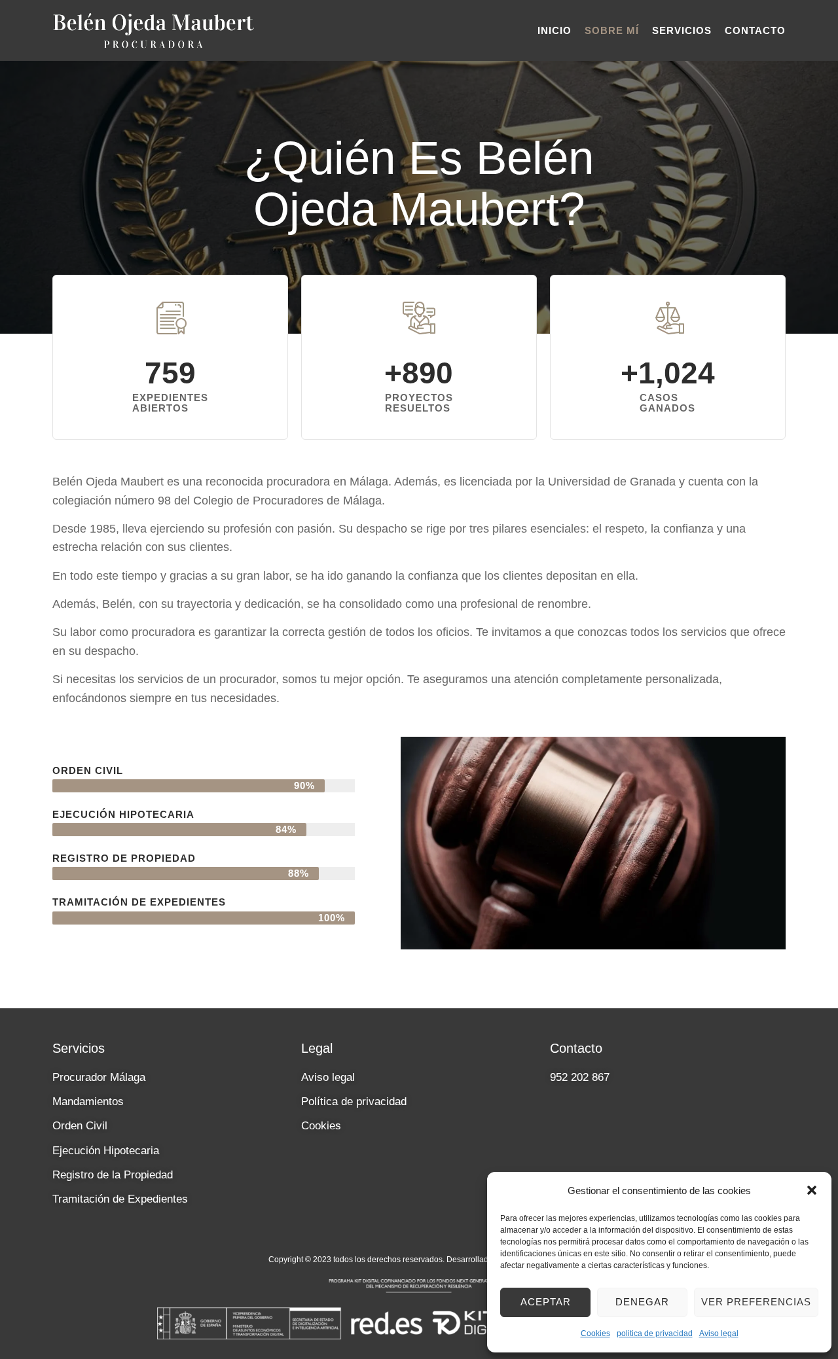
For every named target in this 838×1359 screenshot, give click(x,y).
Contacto (755, 30)
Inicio (554, 30)
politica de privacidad (655, 1333)
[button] (811, 1190)
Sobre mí (612, 30)
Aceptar (545, 1301)
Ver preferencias (756, 1301)
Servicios (682, 30)
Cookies (595, 1333)
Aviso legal (718, 1333)
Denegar (642, 1301)
